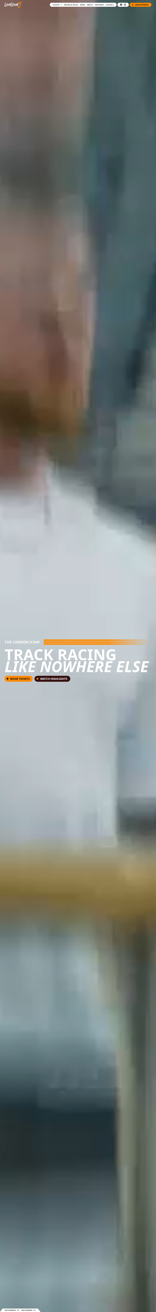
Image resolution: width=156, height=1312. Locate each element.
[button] (57, 5)
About (90, 5)
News (82, 5)
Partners (99, 5)
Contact (110, 5)
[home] (13, 5)
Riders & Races (71, 5)
